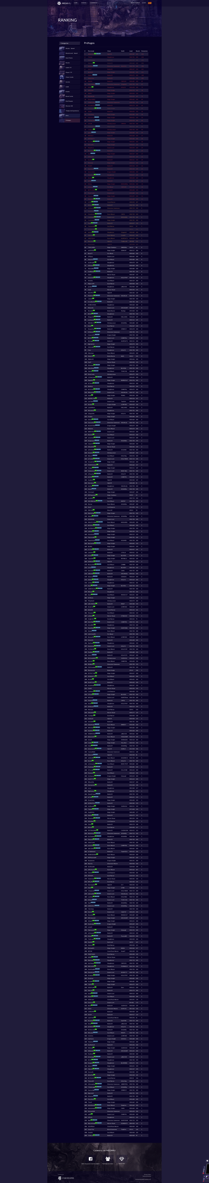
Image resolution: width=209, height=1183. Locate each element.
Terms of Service (147, 1176)
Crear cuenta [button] (135, 2)
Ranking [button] (84, 3)
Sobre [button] (76, 3)
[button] (150, 3)
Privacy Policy (147, 1174)
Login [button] (144, 2)
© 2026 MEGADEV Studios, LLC (143, 1179)
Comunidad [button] (94, 3)
